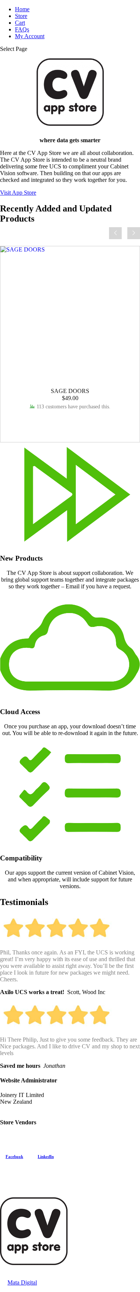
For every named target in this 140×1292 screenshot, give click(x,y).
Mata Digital (22, 1282)
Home (22, 9)
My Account (29, 36)
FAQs (22, 29)
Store (21, 16)
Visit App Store (18, 192)
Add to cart (70, 420)
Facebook (14, 1156)
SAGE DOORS (70, 391)
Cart (20, 22)
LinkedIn (46, 1156)
